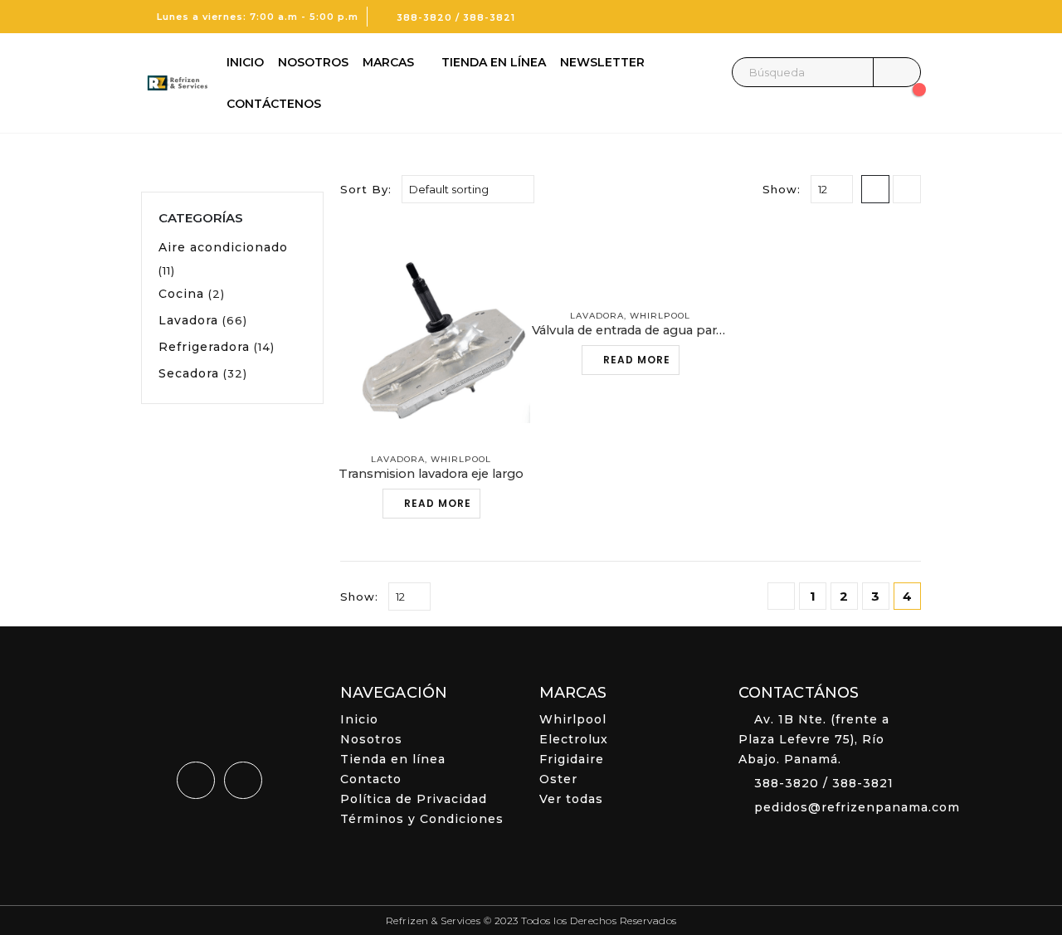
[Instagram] (908, 16)
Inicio (245, 62)
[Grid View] (875, 189)
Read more (437, 503)
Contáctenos (274, 103)
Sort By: (366, 189)
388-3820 (424, 17)
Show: (781, 189)
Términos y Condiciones (422, 818)
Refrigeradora (204, 346)
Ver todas (571, 798)
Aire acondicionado (223, 247)
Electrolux (573, 739)
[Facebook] (880, 16)
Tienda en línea (493, 62)
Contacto (371, 779)
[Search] (897, 72)
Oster (558, 779)
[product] (431, 330)
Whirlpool (461, 459)
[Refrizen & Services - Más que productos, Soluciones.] (174, 83)
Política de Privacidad (413, 798)
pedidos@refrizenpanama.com (857, 807)
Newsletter (602, 62)
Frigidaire (571, 759)
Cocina (181, 293)
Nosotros (313, 62)
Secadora (188, 373)
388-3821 (489, 17)
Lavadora (398, 459)
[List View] (907, 189)
